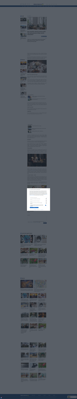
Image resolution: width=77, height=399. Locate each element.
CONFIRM (34, 207)
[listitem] (38, 197)
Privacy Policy (42, 209)
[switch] (46, 198)
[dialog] (38, 199)
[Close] (48, 189)
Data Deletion (35, 209)
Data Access (38, 209)
